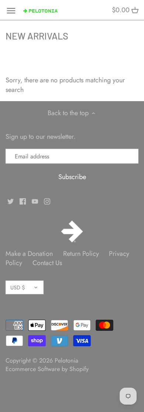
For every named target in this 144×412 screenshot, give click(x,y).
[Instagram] (47, 201)
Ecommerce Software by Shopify (47, 369)
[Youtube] (35, 201)
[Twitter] (10, 201)
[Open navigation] (11, 10)
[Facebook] (23, 201)
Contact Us (47, 263)
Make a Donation (29, 253)
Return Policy (81, 253)
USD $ (17, 287)
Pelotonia (66, 360)
